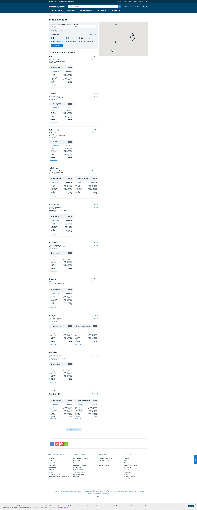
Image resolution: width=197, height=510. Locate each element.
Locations (76, 463)
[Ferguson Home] (57, 6)
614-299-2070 (55, 145)
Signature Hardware (129, 476)
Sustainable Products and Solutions (58, 476)
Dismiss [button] (191, 506)
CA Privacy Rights (139, 491)
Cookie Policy (96, 491)
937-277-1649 (55, 330)
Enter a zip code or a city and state (61, 24)
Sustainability (52, 469)
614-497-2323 (55, 71)
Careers (50, 460)
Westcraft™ (127, 479)
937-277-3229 (55, 293)
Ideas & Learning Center (105, 458)
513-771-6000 (55, 368)
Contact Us (76, 460)
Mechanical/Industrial (89, 38)
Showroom (58, 38)
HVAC (71, 38)
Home (50, 15)
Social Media (52, 467)
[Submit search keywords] (119, 6)
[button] (196, 504)
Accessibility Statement (76, 491)
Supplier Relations (103, 465)
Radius (76, 24)
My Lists (141, 1)
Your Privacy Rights (129, 491)
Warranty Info (77, 467)
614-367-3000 (55, 182)
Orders (135, 1)
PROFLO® (126, 469)
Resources (102, 455)
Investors (50, 472)
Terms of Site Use (57, 491)
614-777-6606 (55, 220)
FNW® (125, 463)
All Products (57, 10)
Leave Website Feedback (80, 458)
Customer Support (79, 455)
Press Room (51, 465)
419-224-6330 (55, 404)
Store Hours (69, 71)
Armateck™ (127, 458)
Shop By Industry (86, 10)
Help (147, 1)
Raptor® (126, 474)
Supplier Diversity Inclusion (106, 463)
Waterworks (73, 41)
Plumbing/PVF (59, 41)
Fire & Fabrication (88, 41)
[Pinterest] (57, 444)
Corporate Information (56, 455)
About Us (51, 458)
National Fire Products (130, 465)
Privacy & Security (87, 491)
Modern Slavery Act (54, 474)
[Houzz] (66, 444)
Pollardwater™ (128, 467)
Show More (73, 430)
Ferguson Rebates (78, 474)
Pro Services (102, 10)
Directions (95, 60)
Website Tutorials (78, 469)
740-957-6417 (55, 257)
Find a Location (127, 1)
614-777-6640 (55, 107)
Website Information (79, 472)
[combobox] (93, 6)
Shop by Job (115, 10)
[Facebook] (52, 444)
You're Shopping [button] (62, 1)
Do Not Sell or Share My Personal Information (112, 491)
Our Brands (128, 455)
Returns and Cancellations (80, 465)
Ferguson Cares (52, 463)
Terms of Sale (66, 491)
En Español (76, 476)
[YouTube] (62, 444)
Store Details (53, 85)
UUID (98, 496)
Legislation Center (103, 460)
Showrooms (119, 1)
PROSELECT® (128, 472)
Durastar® (127, 460)
